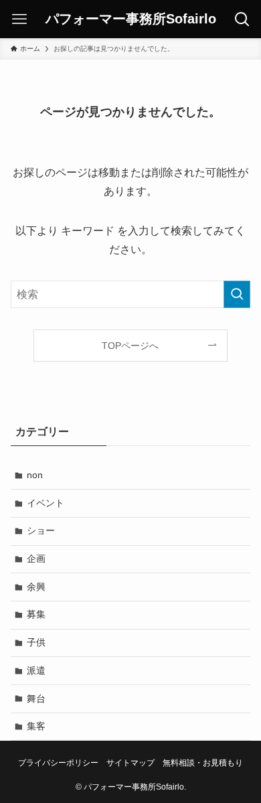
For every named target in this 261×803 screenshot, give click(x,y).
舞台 (36, 698)
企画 (36, 558)
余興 (36, 586)
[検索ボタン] (242, 19)
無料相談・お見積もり (203, 762)
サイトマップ (130, 762)
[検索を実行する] (237, 294)
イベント (45, 503)
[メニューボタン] (19, 19)
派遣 (36, 670)
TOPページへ (130, 345)
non (35, 474)
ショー (41, 530)
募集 (36, 614)
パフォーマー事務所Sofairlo (131, 19)
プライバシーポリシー (58, 762)
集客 (36, 726)
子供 (36, 642)
